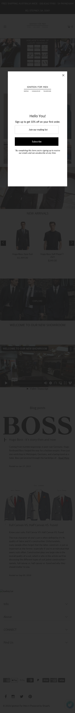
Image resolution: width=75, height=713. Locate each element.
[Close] (63, 75)
